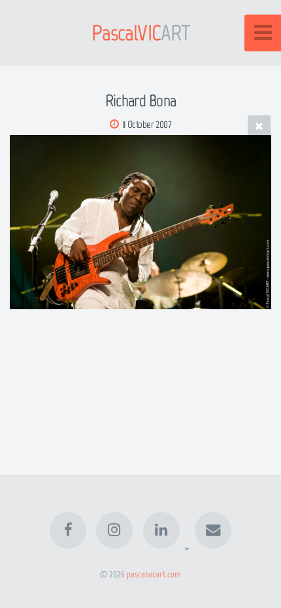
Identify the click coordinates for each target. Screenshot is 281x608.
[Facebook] (68, 530)
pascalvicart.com (154, 574)
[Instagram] (114, 530)
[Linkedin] (161, 530)
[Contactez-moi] (213, 530)
